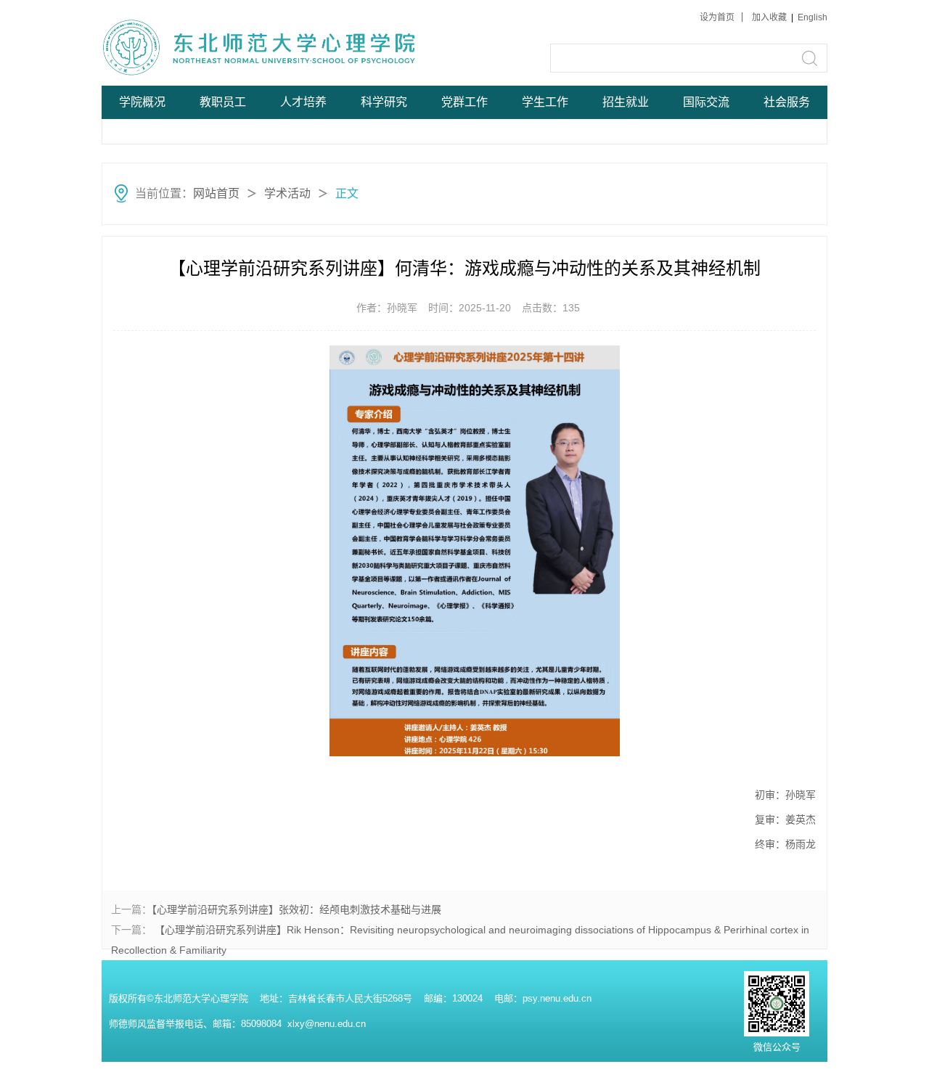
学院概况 (142, 102)
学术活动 (287, 193)
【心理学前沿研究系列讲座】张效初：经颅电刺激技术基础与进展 (296, 909)
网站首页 (216, 193)
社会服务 (787, 102)
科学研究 (384, 102)
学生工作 (545, 102)
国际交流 (706, 102)
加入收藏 (770, 17)
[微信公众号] (776, 974)
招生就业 (625, 102)
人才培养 (303, 102)
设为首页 (717, 17)
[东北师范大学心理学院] (212, 46)
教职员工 (223, 102)
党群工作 (464, 102)
